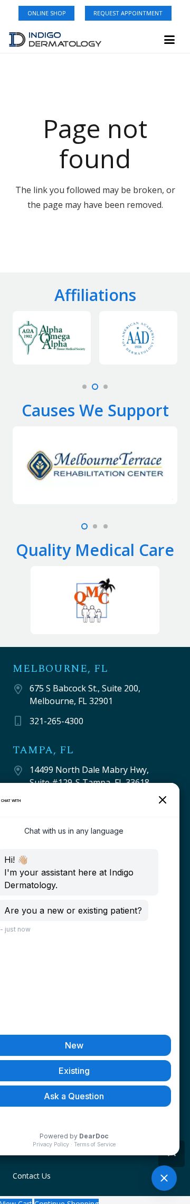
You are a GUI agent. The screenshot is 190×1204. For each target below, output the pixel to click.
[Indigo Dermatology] (55, 40)
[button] (169, 39)
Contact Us (32, 1176)
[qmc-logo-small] (95, 600)
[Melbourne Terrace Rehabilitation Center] (95, 465)
